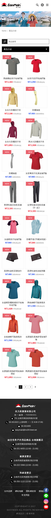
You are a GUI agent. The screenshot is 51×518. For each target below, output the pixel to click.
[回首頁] (11, 5)
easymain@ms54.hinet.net (26, 430)
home (4, 31)
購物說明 (43, 491)
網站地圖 (19, 491)
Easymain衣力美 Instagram (46, 501)
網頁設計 (20, 514)
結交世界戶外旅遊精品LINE (46, 495)
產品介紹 (8, 49)
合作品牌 (8, 491)
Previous (15, 387)
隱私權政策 (31, 491)
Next (35, 387)
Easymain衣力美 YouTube (46, 506)
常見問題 (25, 495)
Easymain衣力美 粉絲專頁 (46, 490)
